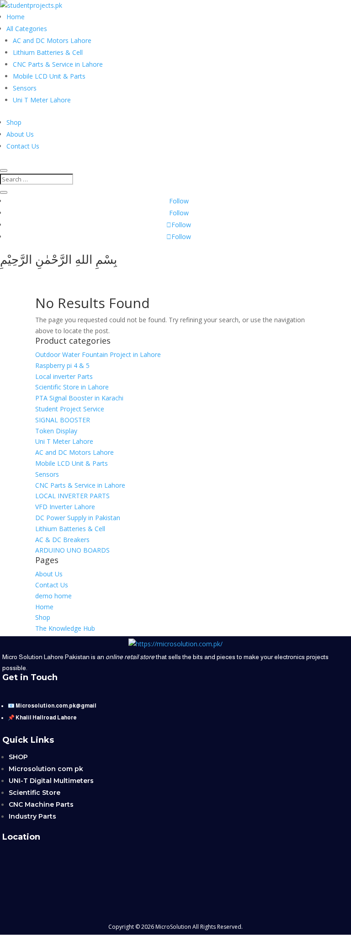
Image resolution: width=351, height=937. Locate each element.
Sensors (25, 88)
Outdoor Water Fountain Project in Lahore (98, 354)
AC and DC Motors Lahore (52, 40)
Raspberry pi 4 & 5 (62, 365)
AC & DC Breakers (62, 539)
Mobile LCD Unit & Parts (49, 76)
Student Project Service (69, 409)
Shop (13, 122)
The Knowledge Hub (65, 628)
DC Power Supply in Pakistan (77, 517)
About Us (20, 134)
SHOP (18, 757)
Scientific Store (34, 792)
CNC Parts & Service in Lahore (58, 64)
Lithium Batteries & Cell (48, 52)
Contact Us (22, 146)
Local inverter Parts (64, 376)
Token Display (56, 430)
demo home (53, 595)
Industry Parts (32, 816)
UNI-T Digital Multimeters (51, 781)
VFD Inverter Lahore (65, 506)
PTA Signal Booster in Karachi (79, 398)
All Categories (26, 28)
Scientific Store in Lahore (72, 387)
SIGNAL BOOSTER (62, 419)
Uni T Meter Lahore (42, 100)
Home (15, 16)
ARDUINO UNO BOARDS (72, 550)
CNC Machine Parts (41, 804)
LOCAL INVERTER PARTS (72, 495)
